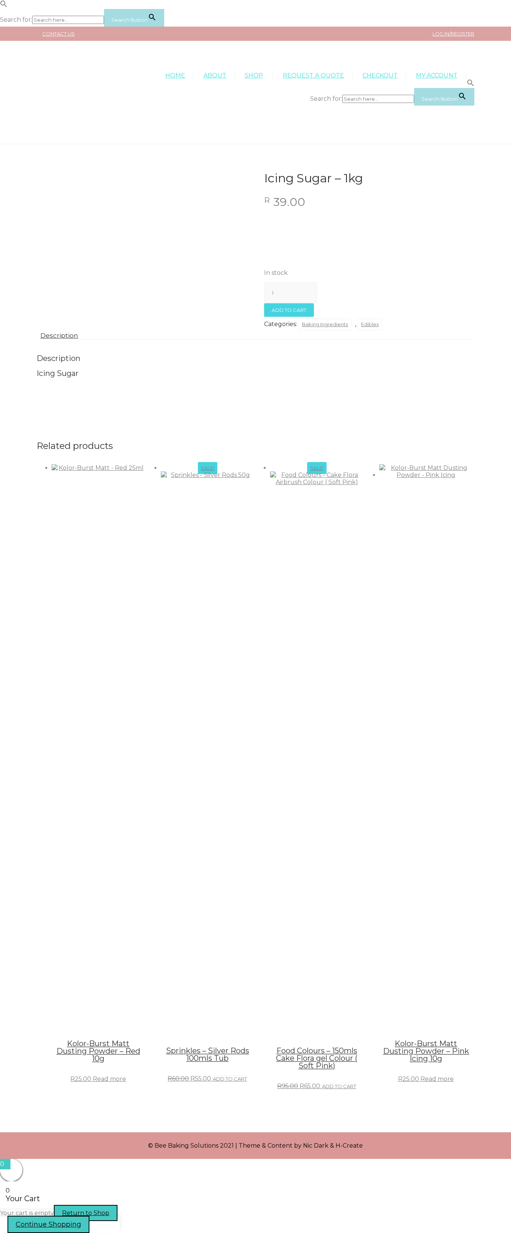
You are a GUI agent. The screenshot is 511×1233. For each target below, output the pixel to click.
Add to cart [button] (230, 1079)
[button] (3, 5)
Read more (109, 1078)
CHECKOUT (380, 75)
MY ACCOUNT (437, 75)
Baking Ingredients (325, 324)
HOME (175, 75)
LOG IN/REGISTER (453, 34)
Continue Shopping (48, 1224)
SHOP (254, 75)
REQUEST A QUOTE (313, 75)
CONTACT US (58, 34)
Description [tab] (59, 335)
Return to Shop (85, 1213)
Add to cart (289, 310)
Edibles (370, 324)
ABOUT (215, 75)
